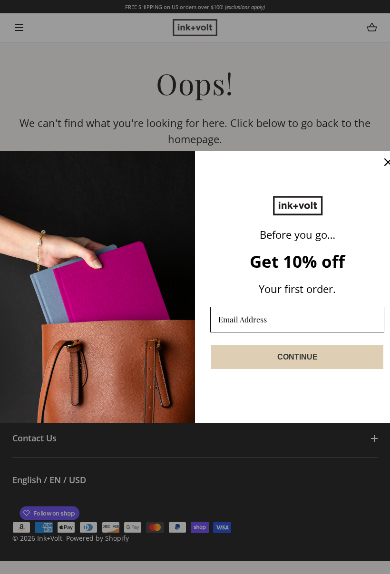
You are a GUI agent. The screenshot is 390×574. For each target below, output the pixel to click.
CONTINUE (297, 357)
